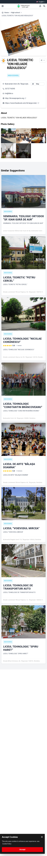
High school (15, 12)
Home (6, 12)
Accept (22, 849)
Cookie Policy (6, 844)
